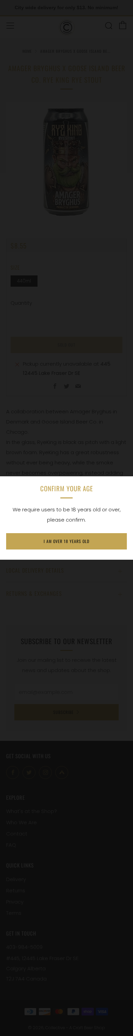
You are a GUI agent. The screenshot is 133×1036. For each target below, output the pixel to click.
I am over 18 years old (66, 541)
